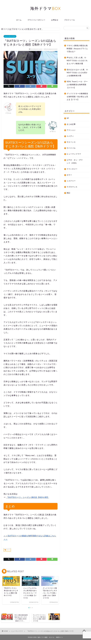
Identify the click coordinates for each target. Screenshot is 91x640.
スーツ (8, 549)
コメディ (70, 136)
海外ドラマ (45, 8)
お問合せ (54, 20)
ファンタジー (72, 169)
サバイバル (71, 148)
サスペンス (71, 142)
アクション (71, 130)
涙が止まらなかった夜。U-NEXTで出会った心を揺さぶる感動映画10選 (77, 73)
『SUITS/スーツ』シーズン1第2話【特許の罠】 (27, 497)
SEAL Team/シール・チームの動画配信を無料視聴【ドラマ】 (77, 84)
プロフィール (69, 20)
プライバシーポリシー (36, 20)
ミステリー (71, 181)
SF (68, 118)
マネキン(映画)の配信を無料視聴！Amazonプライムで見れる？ (77, 48)
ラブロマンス (72, 187)
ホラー (69, 175)
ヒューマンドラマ (10, 36)
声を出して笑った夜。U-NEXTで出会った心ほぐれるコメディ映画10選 (77, 61)
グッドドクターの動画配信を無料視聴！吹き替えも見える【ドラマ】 (77, 96)
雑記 (68, 193)
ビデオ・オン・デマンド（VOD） (75, 161)
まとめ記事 (71, 124)
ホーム (19, 20)
